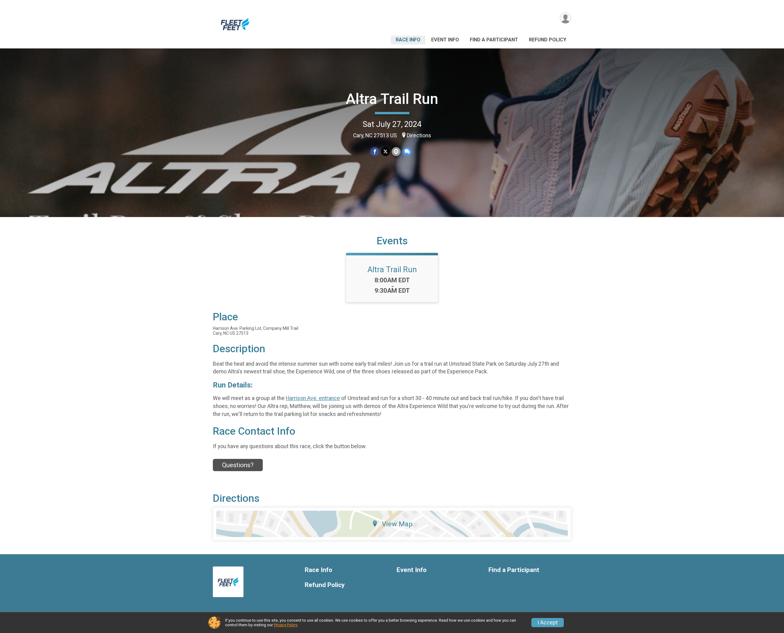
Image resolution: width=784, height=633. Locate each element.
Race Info (408, 40)
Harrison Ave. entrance (313, 398)
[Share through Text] (407, 151)
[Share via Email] (396, 151)
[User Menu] (565, 18)
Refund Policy (547, 40)
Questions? (238, 465)
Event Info (445, 40)
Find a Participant (494, 40)
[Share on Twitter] (385, 151)
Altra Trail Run (392, 99)
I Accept (547, 623)
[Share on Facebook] (374, 151)
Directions (419, 135)
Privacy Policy (285, 625)
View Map (397, 524)
